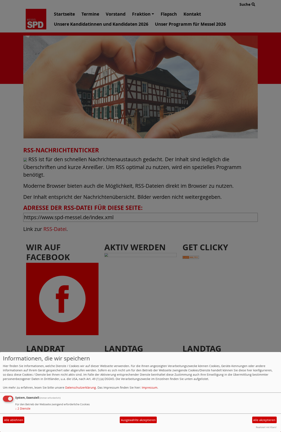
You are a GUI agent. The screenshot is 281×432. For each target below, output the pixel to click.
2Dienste (22, 408)
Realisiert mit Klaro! (266, 427)
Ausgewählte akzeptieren (138, 420)
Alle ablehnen (13, 420)
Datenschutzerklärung (80, 387)
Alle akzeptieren (264, 420)
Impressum (149, 387)
